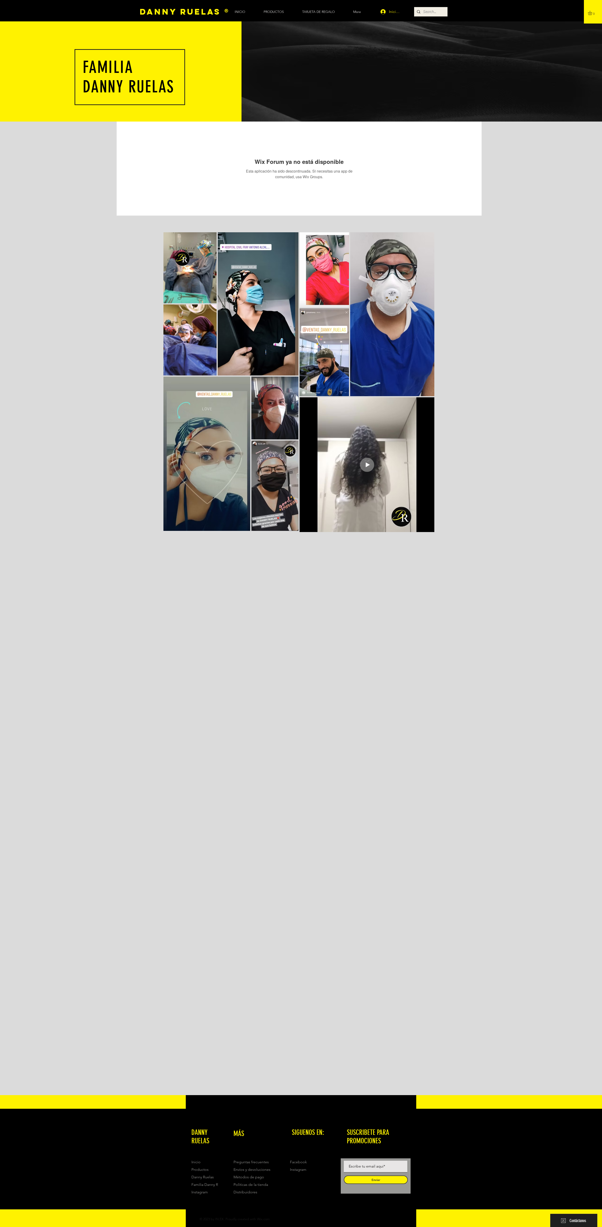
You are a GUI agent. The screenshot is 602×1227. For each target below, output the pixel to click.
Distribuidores (245, 1192)
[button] (592, 13)
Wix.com (263, 1219)
